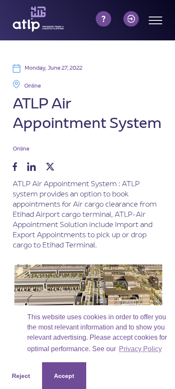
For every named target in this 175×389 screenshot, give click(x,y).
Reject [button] (21, 375)
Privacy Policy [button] (140, 348)
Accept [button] (64, 375)
